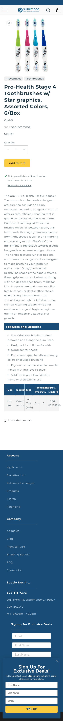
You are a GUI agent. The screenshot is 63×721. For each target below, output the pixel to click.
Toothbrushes (35, 78)
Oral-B (8, 120)
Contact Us (14, 570)
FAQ (10, 562)
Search (11, 498)
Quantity (9, 142)
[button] (4, 10)
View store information (19, 185)
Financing (13, 506)
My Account (15, 467)
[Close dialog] (57, 661)
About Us (13, 530)
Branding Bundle (18, 554)
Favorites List (16, 475)
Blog (10, 538)
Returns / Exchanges (20, 483)
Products (13, 491)
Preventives (13, 78)
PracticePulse (16, 546)
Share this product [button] (20, 420)
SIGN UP (31, 709)
